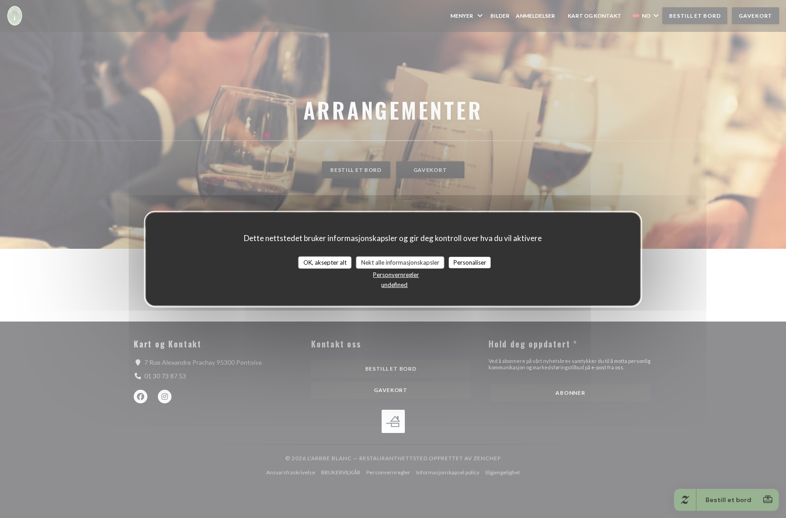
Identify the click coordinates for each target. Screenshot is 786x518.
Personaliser (469, 262)
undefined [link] (394, 284)
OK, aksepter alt (325, 262)
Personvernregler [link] (396, 274)
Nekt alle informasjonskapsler (400, 262)
